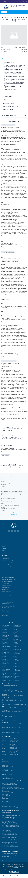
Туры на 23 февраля (6, 704)
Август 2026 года (13, 748)
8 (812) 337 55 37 (5, 603)
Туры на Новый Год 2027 (16, 691)
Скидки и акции (5, 558)
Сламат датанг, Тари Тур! (6, 488)
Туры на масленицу (6, 711)
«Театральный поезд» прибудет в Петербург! (11, 512)
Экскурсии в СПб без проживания (9, 853)
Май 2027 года (13, 744)
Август (3, 748)
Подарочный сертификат (7, 566)
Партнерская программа (7, 569)
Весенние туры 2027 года (7, 766)
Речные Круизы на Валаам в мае (9, 833)
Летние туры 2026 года (7, 774)
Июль (3, 747)
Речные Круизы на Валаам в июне (9, 834)
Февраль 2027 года (14, 740)
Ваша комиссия (5, 583)
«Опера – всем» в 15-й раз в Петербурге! (10, 505)
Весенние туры (5, 765)
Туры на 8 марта (5, 707)
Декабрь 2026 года (14, 754)
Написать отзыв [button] (5, 455)
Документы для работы (7, 581)
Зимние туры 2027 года (7, 762)
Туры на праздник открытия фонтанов (10, 733)
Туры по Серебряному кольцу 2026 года (11, 815)
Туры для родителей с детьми (8, 806)
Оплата (3, 550)
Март (3, 741)
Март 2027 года (13, 741)
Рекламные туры (5, 593)
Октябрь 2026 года (14, 751)
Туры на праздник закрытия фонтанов (10, 732)
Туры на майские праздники (8, 715)
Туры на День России (6, 723)
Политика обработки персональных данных (14, 869)
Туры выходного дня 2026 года (9, 790)
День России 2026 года (18, 723)
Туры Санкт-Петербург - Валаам (9, 822)
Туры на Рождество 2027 (17, 695)
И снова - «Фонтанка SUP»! (7, 501)
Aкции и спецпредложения (8, 577)
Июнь (3, 745)
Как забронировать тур (7, 562)
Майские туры (5, 769)
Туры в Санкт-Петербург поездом (9, 842)
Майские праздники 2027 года (8, 716)
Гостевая (4, 548)
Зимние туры (5, 761)
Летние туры (4, 773)
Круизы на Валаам (6, 830)
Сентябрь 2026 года (14, 750)
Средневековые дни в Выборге (8, 498)
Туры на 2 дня (5, 794)
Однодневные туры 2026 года (8, 792)
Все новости (14, 514)
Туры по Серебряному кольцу (8, 813)
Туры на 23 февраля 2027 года (19, 704)
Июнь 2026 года (13, 745)
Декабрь (4, 754)
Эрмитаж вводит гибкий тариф (8, 508)
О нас (3, 542)
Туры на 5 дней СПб (6, 798)
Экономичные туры (6, 802)
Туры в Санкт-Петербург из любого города (13, 623)
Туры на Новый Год (6, 691)
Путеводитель (5, 567)
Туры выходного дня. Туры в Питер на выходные (13, 788)
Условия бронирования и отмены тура (10, 564)
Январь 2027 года (13, 738)
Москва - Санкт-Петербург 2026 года (10, 846)
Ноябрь (3, 752)
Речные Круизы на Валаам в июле (9, 836)
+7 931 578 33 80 (5, 611)
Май (3, 744)
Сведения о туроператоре (8, 560)
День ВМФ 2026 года (16, 727)
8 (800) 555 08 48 (5, 607)
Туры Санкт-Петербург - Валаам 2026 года (11, 823)
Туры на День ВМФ (6, 727)
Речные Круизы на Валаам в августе (10, 837)
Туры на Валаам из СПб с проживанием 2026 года (13, 826)
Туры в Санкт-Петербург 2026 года (9, 784)
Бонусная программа (6, 585)
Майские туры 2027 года (7, 770)
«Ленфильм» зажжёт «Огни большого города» (11, 491)
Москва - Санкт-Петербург (8, 845)
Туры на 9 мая (5, 720)
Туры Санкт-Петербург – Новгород (9, 818)
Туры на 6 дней (5, 799)
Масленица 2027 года (17, 711)
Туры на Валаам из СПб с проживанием (10, 825)
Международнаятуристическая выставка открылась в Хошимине (13, 484)
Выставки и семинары (7, 595)
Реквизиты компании (6, 591)
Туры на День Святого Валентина (9, 699)
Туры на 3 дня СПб (6, 795)
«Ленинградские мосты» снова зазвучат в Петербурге (13, 494)
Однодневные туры (6, 791)
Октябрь (4, 751)
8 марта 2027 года (14, 707)
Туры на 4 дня (5, 797)
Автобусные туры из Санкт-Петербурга (10, 839)
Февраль (4, 740)
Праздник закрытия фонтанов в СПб (10, 731)
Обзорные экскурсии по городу (9, 855)
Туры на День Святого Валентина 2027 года (12, 700)
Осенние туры (5, 777)
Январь (3, 738)
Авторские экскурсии (6, 856)
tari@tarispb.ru (5, 615)
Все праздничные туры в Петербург (10, 685)
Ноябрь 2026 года (14, 752)
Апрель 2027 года (14, 743)
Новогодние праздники (7, 689)
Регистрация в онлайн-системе (9, 579)
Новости (4, 546)
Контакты (4, 544)
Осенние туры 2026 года (7, 778)
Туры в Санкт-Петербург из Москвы (10, 843)
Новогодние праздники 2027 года (9, 690)
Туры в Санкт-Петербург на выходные (10, 787)
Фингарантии (5, 589)
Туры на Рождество (6, 695)
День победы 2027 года (14, 720)
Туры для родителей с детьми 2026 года (11, 807)
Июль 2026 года (13, 747)
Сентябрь (4, 750)
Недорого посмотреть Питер (8, 783)
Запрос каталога (5, 587)
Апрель (3, 743)
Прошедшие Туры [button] (6, 860)
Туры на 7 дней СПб (6, 801)
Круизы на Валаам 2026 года (8, 831)
